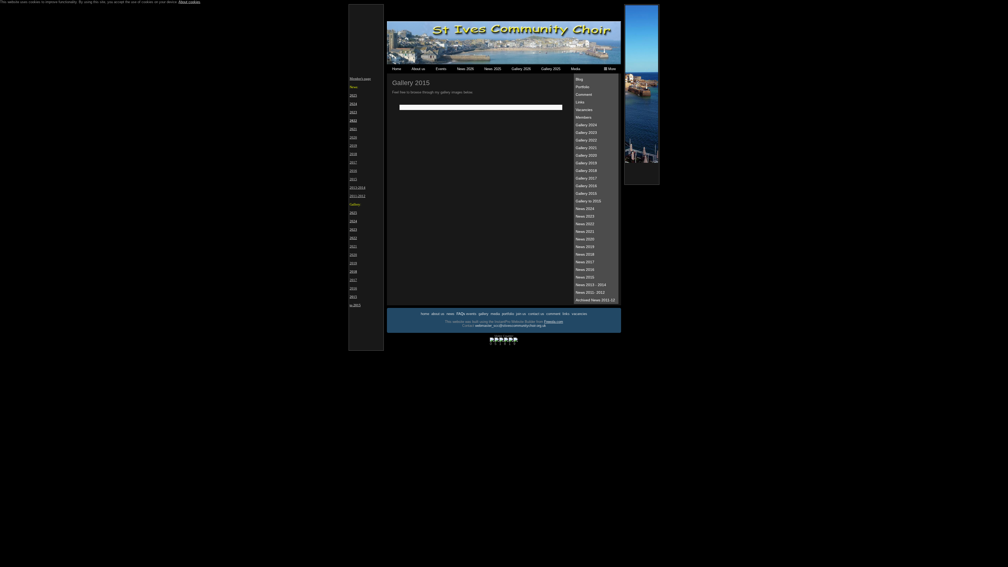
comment (553, 314)
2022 (353, 121)
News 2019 (585, 247)
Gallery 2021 (586, 148)
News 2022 (585, 224)
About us (418, 69)
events (471, 314)
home (425, 314)
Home (396, 69)
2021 (353, 246)
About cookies (189, 2)
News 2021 (585, 231)
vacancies (579, 314)
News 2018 (585, 254)
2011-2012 (357, 196)
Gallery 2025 (550, 69)
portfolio (508, 314)
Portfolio (582, 87)
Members (583, 117)
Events (441, 69)
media (495, 314)
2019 (353, 146)
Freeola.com (553, 322)
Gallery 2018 (586, 171)
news (450, 314)
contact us (536, 314)
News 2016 (585, 269)
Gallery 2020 (586, 155)
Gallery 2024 (586, 125)
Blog (579, 79)
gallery (484, 314)
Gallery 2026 (521, 69)
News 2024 (585, 209)
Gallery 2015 (586, 193)
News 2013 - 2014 (591, 285)
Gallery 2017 (586, 178)
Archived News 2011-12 (595, 300)
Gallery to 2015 (588, 201)
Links (580, 102)
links (566, 314)
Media (575, 69)
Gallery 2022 (586, 140)
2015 (353, 179)
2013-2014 (357, 188)
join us (521, 314)
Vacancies (584, 110)
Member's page (360, 79)
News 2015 (585, 277)
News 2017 (585, 262)
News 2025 (492, 69)
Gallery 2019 (586, 163)
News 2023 (585, 216)
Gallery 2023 (586, 132)
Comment (584, 94)
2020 (353, 137)
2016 (353, 171)
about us (437, 314)
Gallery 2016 (586, 186)
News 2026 (465, 69)
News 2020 (585, 239)
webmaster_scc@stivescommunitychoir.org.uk (510, 326)
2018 (353, 154)
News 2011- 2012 (590, 292)
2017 (353, 162)
